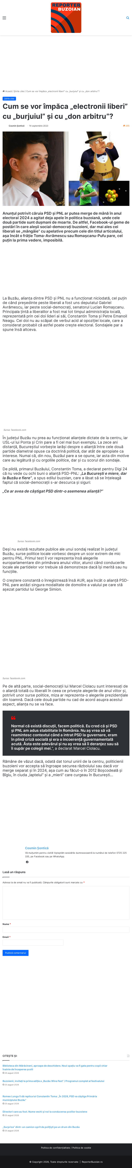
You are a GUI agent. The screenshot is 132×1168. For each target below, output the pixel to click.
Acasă (8, 91)
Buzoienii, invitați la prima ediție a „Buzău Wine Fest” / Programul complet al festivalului (53, 1081)
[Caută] (127, 19)
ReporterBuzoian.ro (92, 1161)
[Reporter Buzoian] (66, 17)
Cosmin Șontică (16, 125)
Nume (7, 924)
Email (6, 937)
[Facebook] (27, 862)
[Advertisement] (66, 61)
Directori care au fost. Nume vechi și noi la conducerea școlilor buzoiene (45, 1111)
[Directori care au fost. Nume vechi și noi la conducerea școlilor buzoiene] (120, 1116)
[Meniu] (4, 19)
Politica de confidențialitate (55, 1147)
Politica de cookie (81, 1147)
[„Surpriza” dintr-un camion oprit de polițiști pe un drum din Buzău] (120, 1131)
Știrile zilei (19, 91)
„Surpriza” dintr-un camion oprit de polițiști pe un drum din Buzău (41, 1126)
